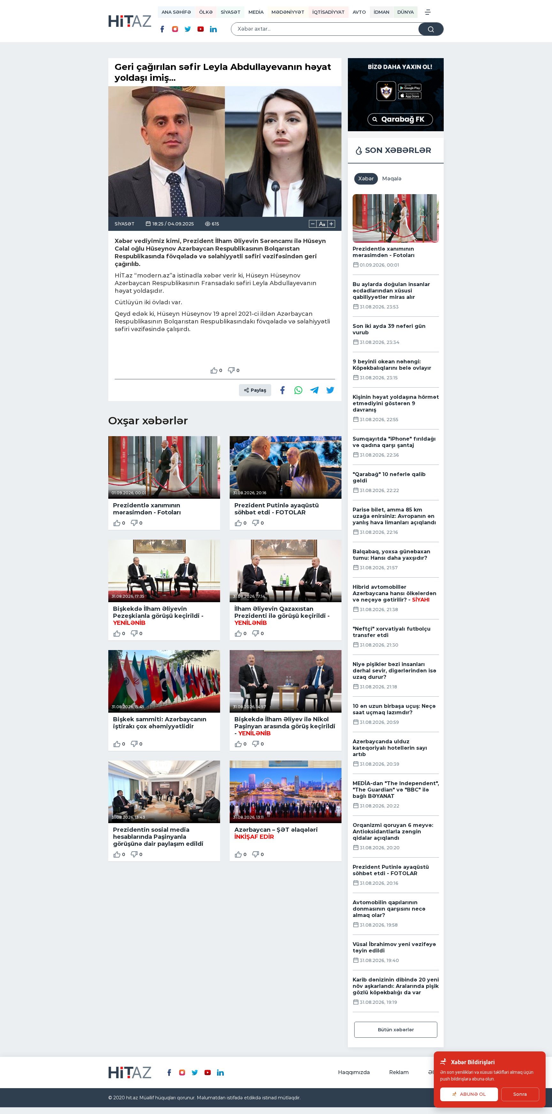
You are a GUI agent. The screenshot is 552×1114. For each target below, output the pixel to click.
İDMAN (381, 12)
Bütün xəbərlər (396, 1030)
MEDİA (256, 12)
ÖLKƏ (206, 12)
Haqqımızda (354, 1072)
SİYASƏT (231, 12)
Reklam (399, 1072)
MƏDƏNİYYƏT (288, 12)
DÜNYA (405, 12)
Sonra (520, 1094)
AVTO (359, 12)
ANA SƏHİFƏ (176, 12)
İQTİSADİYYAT (328, 12)
